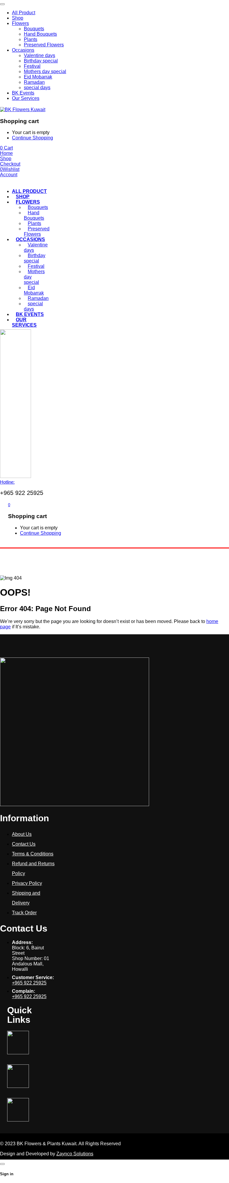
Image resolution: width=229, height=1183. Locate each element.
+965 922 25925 (29, 982)
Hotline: (7, 481)
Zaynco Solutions (74, 1153)
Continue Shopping (32, 137)
